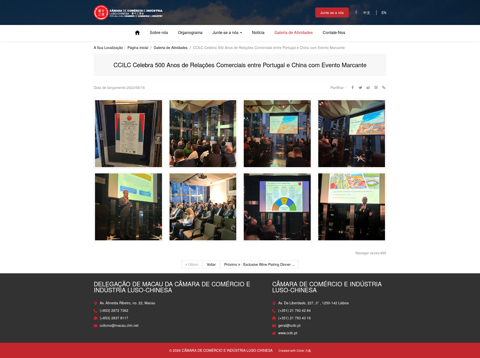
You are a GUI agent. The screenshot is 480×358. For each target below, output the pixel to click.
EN (384, 12)
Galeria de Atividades (293, 32)
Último (192, 264)
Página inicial (137, 32)
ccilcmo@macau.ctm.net (119, 325)
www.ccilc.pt (287, 332)
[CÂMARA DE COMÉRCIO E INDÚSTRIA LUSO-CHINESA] (128, 11)
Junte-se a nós (332, 12)
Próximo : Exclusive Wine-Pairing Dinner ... (259, 264)
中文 (366, 12)
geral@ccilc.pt (289, 325)
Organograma (190, 32)
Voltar (211, 264)
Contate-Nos (334, 32)
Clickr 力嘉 (303, 350)
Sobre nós (159, 32)
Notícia (258, 32)
